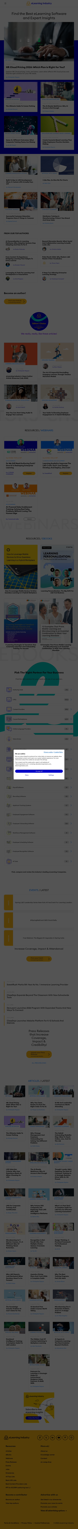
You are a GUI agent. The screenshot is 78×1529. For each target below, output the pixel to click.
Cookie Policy (58, 752)
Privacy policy (48, 752)
